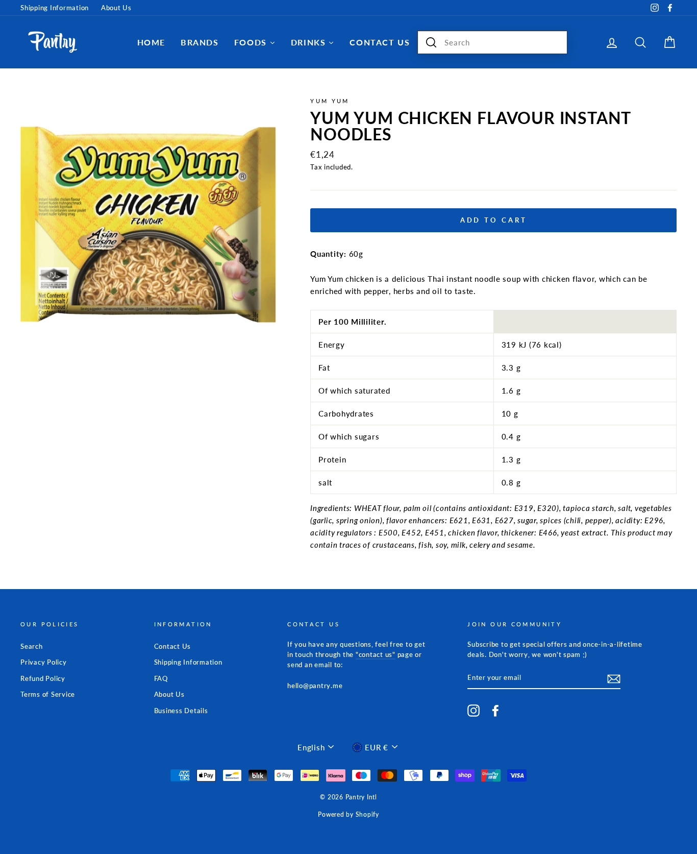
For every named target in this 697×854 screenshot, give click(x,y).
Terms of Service (47, 694)
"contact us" (375, 654)
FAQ (161, 678)
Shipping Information (54, 8)
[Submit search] (431, 42)
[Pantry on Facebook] (495, 710)
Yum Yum (330, 100)
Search (31, 646)
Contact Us (172, 646)
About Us (116, 8)
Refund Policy (42, 678)
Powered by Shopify (348, 814)
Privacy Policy (43, 662)
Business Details (181, 710)
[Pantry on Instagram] (473, 710)
